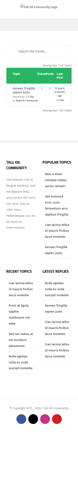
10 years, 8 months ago (59, 92)
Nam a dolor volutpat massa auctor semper (55, 180)
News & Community (27, 100)
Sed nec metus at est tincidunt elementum (21, 340)
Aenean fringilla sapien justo (24, 90)
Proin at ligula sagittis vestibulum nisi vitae (19, 314)
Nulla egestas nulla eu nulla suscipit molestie (20, 362)
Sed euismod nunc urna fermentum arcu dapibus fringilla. (57, 205)
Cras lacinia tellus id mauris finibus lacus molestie (57, 231)
